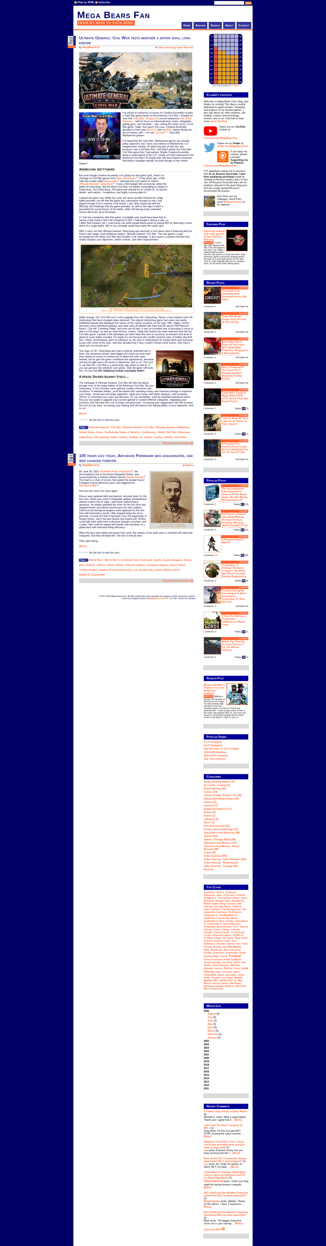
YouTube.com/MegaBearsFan (221, 138)
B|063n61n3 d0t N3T (159, 598)
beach (236, 898)
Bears (244, 898)
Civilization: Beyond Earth (217, 926)
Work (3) (208, 869)
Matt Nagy (235, 983)
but (160, 132)
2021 (206, 1054)
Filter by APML (86, 2)
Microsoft (241, 986)
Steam (114, 437)
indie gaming (101, 437)
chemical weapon (135, 564)
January (212, 1037)
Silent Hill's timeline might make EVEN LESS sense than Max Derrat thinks (235, 397)
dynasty (217, 947)
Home (186, 25)
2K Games (209, 892)
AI (141, 437)
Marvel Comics (220, 983)
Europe (207, 952)
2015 (206, 1075)
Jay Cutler (230, 975)
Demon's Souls (222, 941)
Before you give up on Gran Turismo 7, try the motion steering (233, 645)
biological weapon (157, 564)
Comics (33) (211, 791)
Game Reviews (185, 47)
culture (218, 938)
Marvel (207, 983)
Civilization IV (211, 915)
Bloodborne (238, 901)
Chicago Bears (222, 906)
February (213, 1034)
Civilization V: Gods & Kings (218, 921)
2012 (206, 1085)
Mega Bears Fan (113, 15)
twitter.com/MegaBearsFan (232, 146)
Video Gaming (166, 47)
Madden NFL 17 (228, 980)
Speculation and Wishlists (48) (222, 832)
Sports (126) (211, 836)
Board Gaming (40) (215, 788)
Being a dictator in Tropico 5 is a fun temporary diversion (214, 689)
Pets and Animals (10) (217, 825)
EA (225, 946)
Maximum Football (213, 986)
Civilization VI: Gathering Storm (224, 924)
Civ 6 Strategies (213, 741)
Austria (157, 560)
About (229, 25)
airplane (90, 564)
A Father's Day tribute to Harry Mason (225, 1111)
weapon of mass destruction (115, 569)
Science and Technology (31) (221, 829)
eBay (207, 950)
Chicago (208, 906)
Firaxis (224, 956)
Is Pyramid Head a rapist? (232, 541)
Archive (200, 25)
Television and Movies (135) (220, 842)
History (189, 465)
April (210, 1027)
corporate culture (221, 935)
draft (245, 943)
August (212, 1013)
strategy (133, 437)
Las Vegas (227, 977)
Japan (220, 975)
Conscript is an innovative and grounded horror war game (234, 295)
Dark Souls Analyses (216, 755)
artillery (168, 437)
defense (208, 941)
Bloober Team (222, 901)
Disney (231, 943)
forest (207, 959)
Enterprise (235, 950)
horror (228, 968)
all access (229, 895)
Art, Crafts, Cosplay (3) (217, 785)
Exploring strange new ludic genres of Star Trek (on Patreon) (214, 235)
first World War (88, 485)
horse (237, 968)
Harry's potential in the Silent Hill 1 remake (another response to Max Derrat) (233, 373)
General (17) (211, 805)
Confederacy (148, 432)
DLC (238, 943)
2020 (206, 1058)
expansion (218, 952)
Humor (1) (209, 815)
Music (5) (209, 822)
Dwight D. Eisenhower (92, 574)
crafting (208, 938)
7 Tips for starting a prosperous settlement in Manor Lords (234, 620)
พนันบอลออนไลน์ (213, 1181)
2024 (206, 1044)
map (240, 980)
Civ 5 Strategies (213, 745)
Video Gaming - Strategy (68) (220, 866)
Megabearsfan (212, 1201)
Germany (227, 962)
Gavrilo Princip (134, 477)
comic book (237, 932)
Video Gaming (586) (215, 855)
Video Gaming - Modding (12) (221, 862)
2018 (206, 1064)
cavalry (158, 437)
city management (231, 909)
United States (87, 432)
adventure (209, 895)
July (210, 1017)
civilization (234, 912)
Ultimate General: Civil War (138, 427)
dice (234, 941)
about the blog (218, 121)
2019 (206, 1061)
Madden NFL (211, 980)
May (210, 1024)
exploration (231, 952)
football (235, 956)
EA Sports (234, 946)
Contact (243, 25)
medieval (229, 986)
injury (218, 971)
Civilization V (228, 915)
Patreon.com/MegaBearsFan (220, 165)
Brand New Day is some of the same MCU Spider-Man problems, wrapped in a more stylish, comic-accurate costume (226, 348)
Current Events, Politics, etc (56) (223, 795)
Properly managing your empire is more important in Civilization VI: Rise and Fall (234, 596)
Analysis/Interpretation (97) (219, 781)
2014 (206, 1078)
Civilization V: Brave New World (220, 918)
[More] (82, 413)
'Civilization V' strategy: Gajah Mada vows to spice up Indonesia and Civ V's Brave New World (225, 1175)
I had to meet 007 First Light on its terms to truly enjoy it (235, 421)
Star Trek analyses (214, 758)
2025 (206, 1041)
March (211, 1030)
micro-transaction (213, 988)
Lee (206, 1150)
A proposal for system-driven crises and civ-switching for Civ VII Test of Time (235, 448)
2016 (206, 1071)
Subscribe (104, 2)
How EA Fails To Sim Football (221, 748)
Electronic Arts (219, 949)
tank (81, 564)
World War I (96, 560)
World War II (112, 560)
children (236, 906)
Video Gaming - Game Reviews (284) (225, 859)
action (220, 892)
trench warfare (115, 564)
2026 (212, 1024)
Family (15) (210, 802)
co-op (207, 935)
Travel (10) (210, 852)
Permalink (169, 443)
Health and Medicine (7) (217, 808)
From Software (232, 959)
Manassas (184, 432)
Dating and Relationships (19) (221, 798)
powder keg (146, 569)
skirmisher (180, 437)
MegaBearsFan (91, 47)
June (210, 1020)
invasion (227, 971)
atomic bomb (177, 564)
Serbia (187, 560)
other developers (126, 178)
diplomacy (209, 943)
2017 (206, 1068)
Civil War (115, 427)
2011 (206, 1088)
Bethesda (209, 901)
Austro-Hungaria (172, 560)
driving (207, 947)
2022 (206, 1051)
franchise (217, 959)
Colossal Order (222, 932)
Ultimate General (99, 427)
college (226, 929)
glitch (237, 962)
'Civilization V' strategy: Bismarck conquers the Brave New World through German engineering (234, 571)
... (240, 263)
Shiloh (161, 432)
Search (215, 25)
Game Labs (110, 181)
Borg (222, 903)
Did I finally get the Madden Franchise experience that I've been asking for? (226, 1194)
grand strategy (220, 965)
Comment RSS (213, 1229)
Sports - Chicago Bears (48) (220, 839)
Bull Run (172, 432)
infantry (148, 437)
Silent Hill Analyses (215, 752)
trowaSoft (235, 86)
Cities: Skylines (212, 909)
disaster (221, 943)
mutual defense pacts (166, 569)
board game (211, 903)
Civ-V (236, 926)
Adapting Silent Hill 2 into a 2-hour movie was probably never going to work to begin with (224, 1144)
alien (219, 895)
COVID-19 (238, 935)
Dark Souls (241, 938)
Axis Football (224, 898)
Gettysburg (85, 437)
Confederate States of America (122, 432)
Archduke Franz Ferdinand (115, 471)
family (242, 952)
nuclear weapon (88, 569)
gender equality (212, 962)
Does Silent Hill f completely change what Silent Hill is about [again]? (225, 1160)
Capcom (230, 903)
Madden (238, 977)
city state (221, 912)
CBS (239, 903)
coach (216, 929)
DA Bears (228, 938)
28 (216, 555)
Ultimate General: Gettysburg (172, 427)
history (123, 437)
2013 (206, 1081)
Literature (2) (211, 819)
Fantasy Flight (211, 956)
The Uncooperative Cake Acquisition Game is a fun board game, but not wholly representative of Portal (235, 495)
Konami (216, 977)
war (136, 569)
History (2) (210, 812)
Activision (230, 892)
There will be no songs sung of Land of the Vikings (234, 319)
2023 (206, 1047)
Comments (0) (185, 443)
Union (99, 432)
